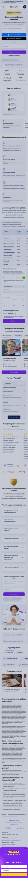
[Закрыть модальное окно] (26, 849)
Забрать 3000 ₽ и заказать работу (14, 874)
